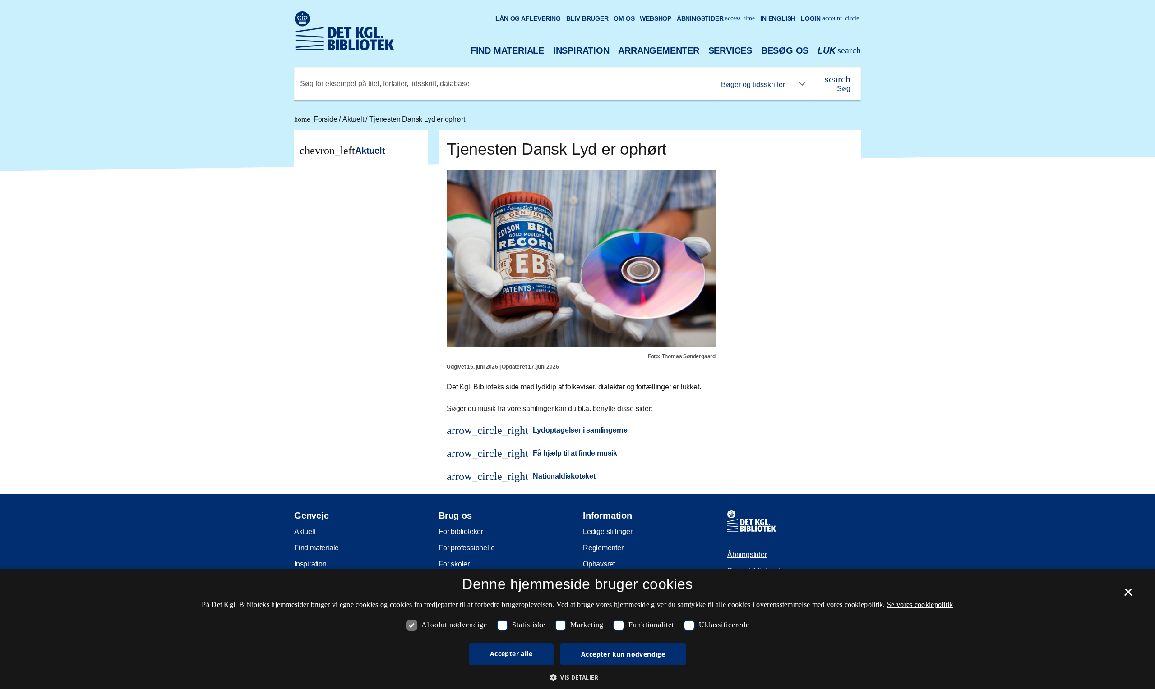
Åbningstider (716, 18)
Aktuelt (353, 119)
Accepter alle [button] (511, 653)
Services (730, 50)
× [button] (1128, 595)
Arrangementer (658, 50)
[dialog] (577, 629)
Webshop (655, 18)
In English (777, 18)
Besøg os (784, 50)
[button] (577, 677)
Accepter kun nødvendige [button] (623, 654)
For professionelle (466, 548)
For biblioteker (461, 531)
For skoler (454, 564)
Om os (624, 18)
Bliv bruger (587, 18)
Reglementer (603, 548)
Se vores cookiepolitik (920, 604)
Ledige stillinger (608, 531)
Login (830, 18)
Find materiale (507, 50)
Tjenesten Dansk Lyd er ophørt (417, 119)
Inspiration (581, 50)
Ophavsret (599, 564)
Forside (316, 119)
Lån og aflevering (528, 18)
